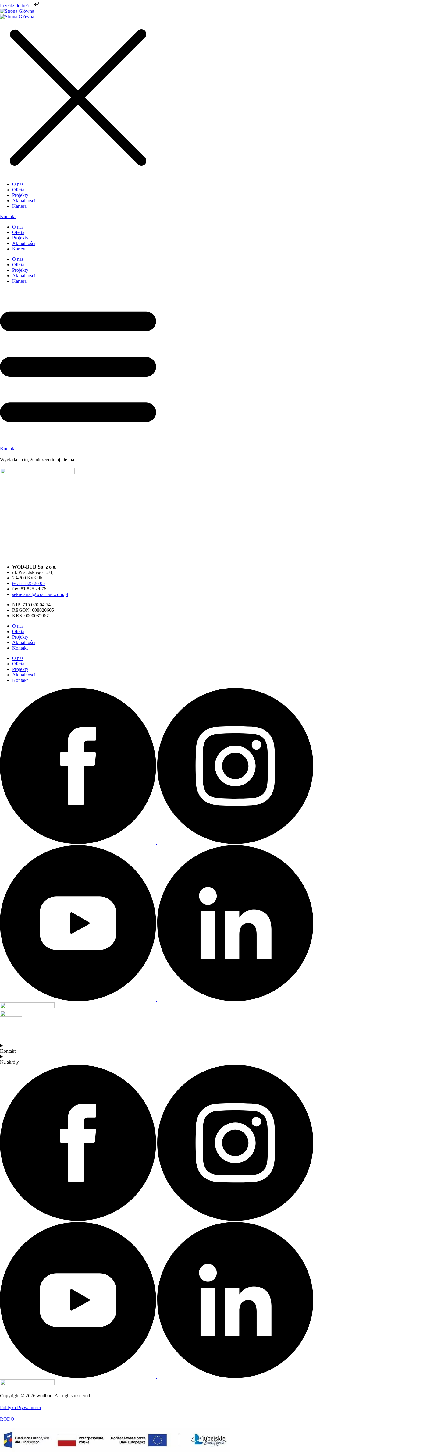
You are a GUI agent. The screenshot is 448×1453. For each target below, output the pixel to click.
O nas (17, 226)
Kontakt (20, 647)
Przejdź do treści (16, 5)
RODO (7, 1419)
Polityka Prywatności (20, 1407)
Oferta (18, 232)
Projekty (20, 237)
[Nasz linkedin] (235, 999)
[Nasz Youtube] (78, 999)
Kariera (19, 248)
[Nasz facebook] (78, 842)
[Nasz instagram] (235, 842)
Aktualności (23, 243)
